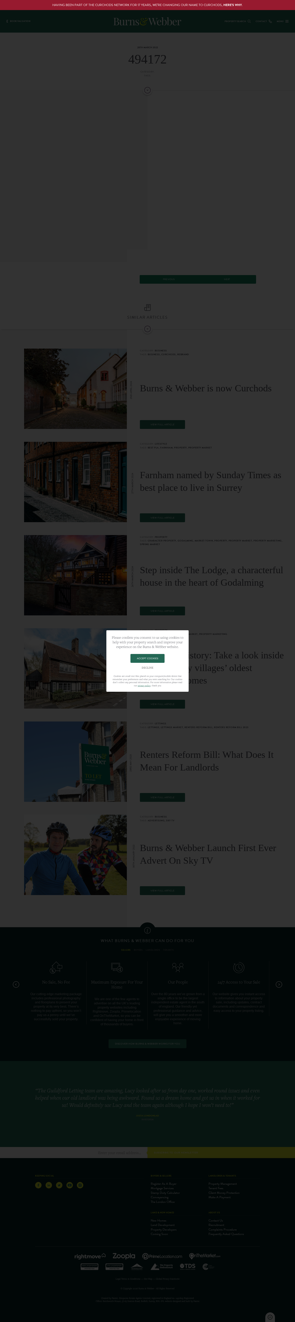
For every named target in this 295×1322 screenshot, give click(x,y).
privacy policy (144, 685)
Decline (147, 668)
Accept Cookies (147, 658)
